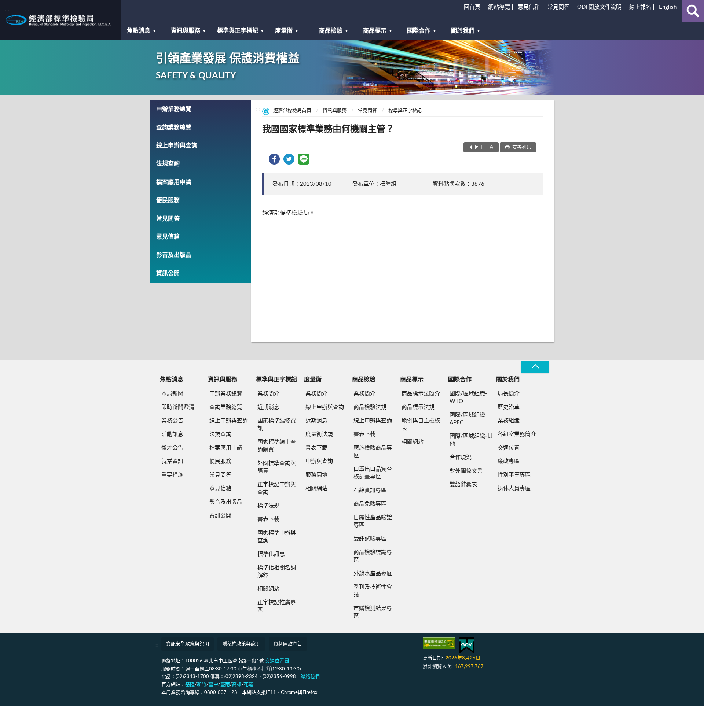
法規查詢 (168, 164)
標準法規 (268, 506)
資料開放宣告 (288, 644)
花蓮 (248, 684)
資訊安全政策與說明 (187, 644)
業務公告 (172, 421)
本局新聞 (172, 393)
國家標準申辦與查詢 (276, 536)
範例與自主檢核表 (421, 424)
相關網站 (268, 589)
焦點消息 (138, 31)
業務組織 (509, 421)
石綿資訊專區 (369, 490)
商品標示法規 (418, 407)
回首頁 (472, 7)
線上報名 (640, 7)
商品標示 (374, 31)
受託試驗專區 (369, 538)
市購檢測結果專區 (372, 612)
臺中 (213, 684)
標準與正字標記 (237, 31)
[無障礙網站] (439, 643)
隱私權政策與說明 (241, 644)
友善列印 (521, 147)
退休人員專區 (514, 488)
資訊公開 (168, 273)
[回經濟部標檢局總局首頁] (60, 20)
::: (7, 9)
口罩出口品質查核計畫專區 (372, 473)
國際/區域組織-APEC (468, 418)
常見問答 (558, 7)
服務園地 (316, 475)
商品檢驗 (330, 31)
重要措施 (172, 475)
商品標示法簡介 (421, 393)
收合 (535, 367)
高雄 (237, 684)
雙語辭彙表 (463, 484)
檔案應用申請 (173, 182)
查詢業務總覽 (173, 127)
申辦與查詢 (319, 461)
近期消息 (268, 407)
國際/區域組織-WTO (468, 397)
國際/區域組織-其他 (471, 440)
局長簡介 (509, 393)
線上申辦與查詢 (176, 145)
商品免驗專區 (369, 504)
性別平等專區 (514, 475)
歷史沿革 (509, 407)
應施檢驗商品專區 (372, 451)
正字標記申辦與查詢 (276, 488)
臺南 (225, 684)
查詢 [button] (693, 11)
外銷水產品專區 (372, 573)
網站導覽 (499, 7)
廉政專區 (509, 461)
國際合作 (418, 31)
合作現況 (461, 457)
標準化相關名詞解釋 (276, 571)
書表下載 (268, 519)
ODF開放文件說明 (599, 7)
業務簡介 (268, 393)
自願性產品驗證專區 (372, 521)
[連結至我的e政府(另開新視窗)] (466, 645)
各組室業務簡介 (517, 434)
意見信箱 (529, 7)
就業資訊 (172, 461)
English (667, 7)
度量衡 (284, 31)
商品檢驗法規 (369, 407)
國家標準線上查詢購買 (276, 445)
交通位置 (509, 448)
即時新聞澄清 (177, 407)
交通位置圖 (277, 661)
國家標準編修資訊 (276, 424)
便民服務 (168, 200)
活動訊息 (172, 434)
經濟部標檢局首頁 (292, 110)
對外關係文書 (466, 471)
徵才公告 (172, 448)
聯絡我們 (310, 676)
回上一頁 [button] (484, 147)
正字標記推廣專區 (276, 606)
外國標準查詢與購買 (276, 467)
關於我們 (462, 31)
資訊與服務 (185, 31)
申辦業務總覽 (173, 109)
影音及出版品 (173, 255)
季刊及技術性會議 (372, 591)
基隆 (190, 684)
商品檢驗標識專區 (372, 556)
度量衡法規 (319, 434)
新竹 (201, 684)
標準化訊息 (271, 554)
